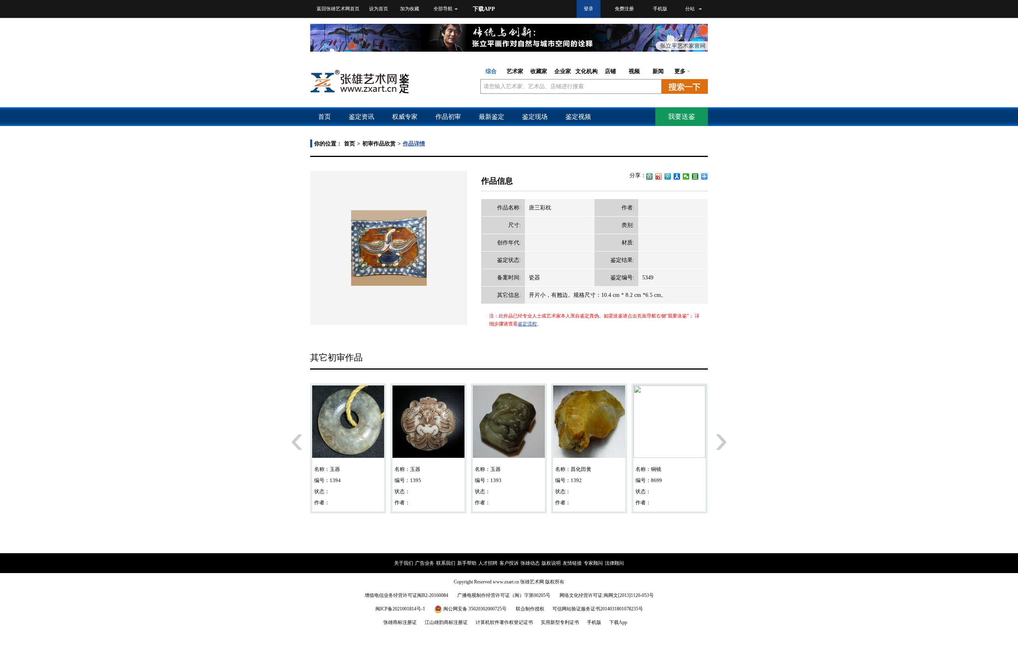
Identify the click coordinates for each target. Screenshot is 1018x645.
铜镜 (656, 469)
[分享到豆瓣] (695, 176)
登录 (588, 9)
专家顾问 (593, 563)
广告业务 (424, 563)
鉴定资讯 (361, 116)
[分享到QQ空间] (649, 176)
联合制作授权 (530, 609)
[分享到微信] (686, 176)
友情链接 (572, 563)
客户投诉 (509, 563)
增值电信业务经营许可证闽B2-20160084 (406, 595)
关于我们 (403, 563)
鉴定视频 (578, 116)
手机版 (660, 9)
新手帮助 (466, 563)
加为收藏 (409, 9)
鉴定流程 (527, 324)
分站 (690, 9)
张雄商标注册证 (400, 622)
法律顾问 (614, 563)
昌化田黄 (581, 469)
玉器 (335, 469)
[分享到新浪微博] (658, 176)
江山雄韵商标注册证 (446, 622)
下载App (618, 622)
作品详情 (414, 144)
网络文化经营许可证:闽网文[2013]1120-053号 (607, 595)
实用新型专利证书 (560, 622)
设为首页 (378, 9)
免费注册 (624, 9)
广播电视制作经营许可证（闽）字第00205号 (503, 595)
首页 (324, 116)
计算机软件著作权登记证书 (504, 622)
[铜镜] (669, 424)
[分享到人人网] (677, 176)
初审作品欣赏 (379, 144)
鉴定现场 (535, 116)
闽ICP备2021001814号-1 (400, 609)
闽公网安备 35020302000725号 (475, 609)
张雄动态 (530, 563)
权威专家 (405, 116)
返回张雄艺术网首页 (338, 9)
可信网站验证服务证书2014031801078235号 (597, 609)
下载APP (484, 9)
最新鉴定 (491, 116)
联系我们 (445, 563)
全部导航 (443, 9)
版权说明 (551, 563)
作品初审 (448, 116)
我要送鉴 (681, 116)
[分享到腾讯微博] (667, 176)
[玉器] (348, 424)
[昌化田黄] (589, 424)
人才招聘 (487, 563)
